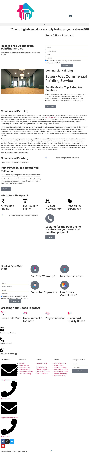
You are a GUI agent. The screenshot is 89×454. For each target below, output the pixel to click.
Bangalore (48, 117)
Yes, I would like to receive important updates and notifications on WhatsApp (63, 62)
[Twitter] (12, 441)
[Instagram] (7, 441)
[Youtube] (3, 446)
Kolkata (55, 117)
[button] (44, 24)
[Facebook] (3, 441)
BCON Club (56, 451)
